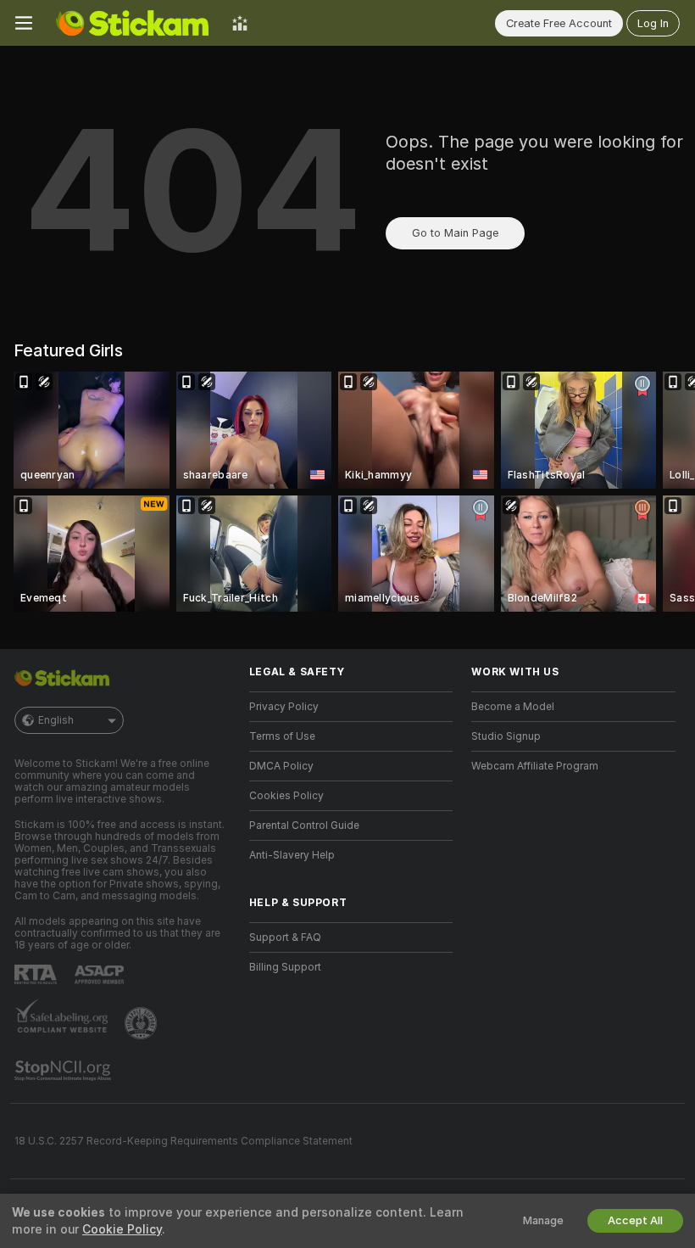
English (56, 720)
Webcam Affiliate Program (534, 766)
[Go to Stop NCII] (64, 1071)
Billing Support (285, 967)
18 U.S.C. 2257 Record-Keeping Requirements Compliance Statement (183, 1141)
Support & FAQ (285, 937)
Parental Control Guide (304, 825)
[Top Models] (240, 23)
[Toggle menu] (23, 23)
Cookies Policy (286, 796)
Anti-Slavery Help (292, 855)
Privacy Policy (284, 707)
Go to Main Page (455, 233)
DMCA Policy (281, 766)
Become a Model (512, 707)
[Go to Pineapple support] (142, 1023)
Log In (653, 23)
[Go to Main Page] (132, 23)
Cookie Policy (122, 1229)
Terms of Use (282, 736)
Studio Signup (506, 736)
